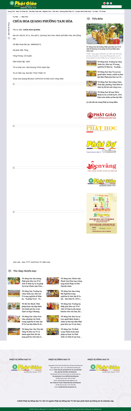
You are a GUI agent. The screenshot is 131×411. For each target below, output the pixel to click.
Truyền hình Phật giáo (83, 11)
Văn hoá (56, 11)
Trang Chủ (11, 11)
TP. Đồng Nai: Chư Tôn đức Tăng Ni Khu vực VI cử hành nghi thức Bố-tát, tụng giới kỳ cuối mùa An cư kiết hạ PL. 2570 (32, 334)
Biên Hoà (25, 17)
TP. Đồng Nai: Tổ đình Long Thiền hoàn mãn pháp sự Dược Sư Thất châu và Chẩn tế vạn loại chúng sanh (70, 334)
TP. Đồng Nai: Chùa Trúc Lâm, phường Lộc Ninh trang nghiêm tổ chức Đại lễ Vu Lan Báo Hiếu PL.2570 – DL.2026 (32, 322)
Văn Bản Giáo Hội (35, 11)
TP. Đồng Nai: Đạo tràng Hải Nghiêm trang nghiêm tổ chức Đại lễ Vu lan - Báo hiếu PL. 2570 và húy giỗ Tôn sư (71, 296)
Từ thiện (102, 11)
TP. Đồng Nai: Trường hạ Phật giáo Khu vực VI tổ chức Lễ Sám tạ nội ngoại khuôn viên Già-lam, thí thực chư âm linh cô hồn (71, 309)
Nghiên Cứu (47, 11)
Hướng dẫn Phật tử (67, 11)
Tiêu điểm (97, 18)
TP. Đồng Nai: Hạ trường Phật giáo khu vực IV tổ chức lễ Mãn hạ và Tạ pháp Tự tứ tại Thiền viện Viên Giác (32, 284)
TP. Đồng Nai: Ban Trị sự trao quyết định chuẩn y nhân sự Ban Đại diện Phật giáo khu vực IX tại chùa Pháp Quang (71, 322)
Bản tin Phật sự (22, 11)
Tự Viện (95, 11)
